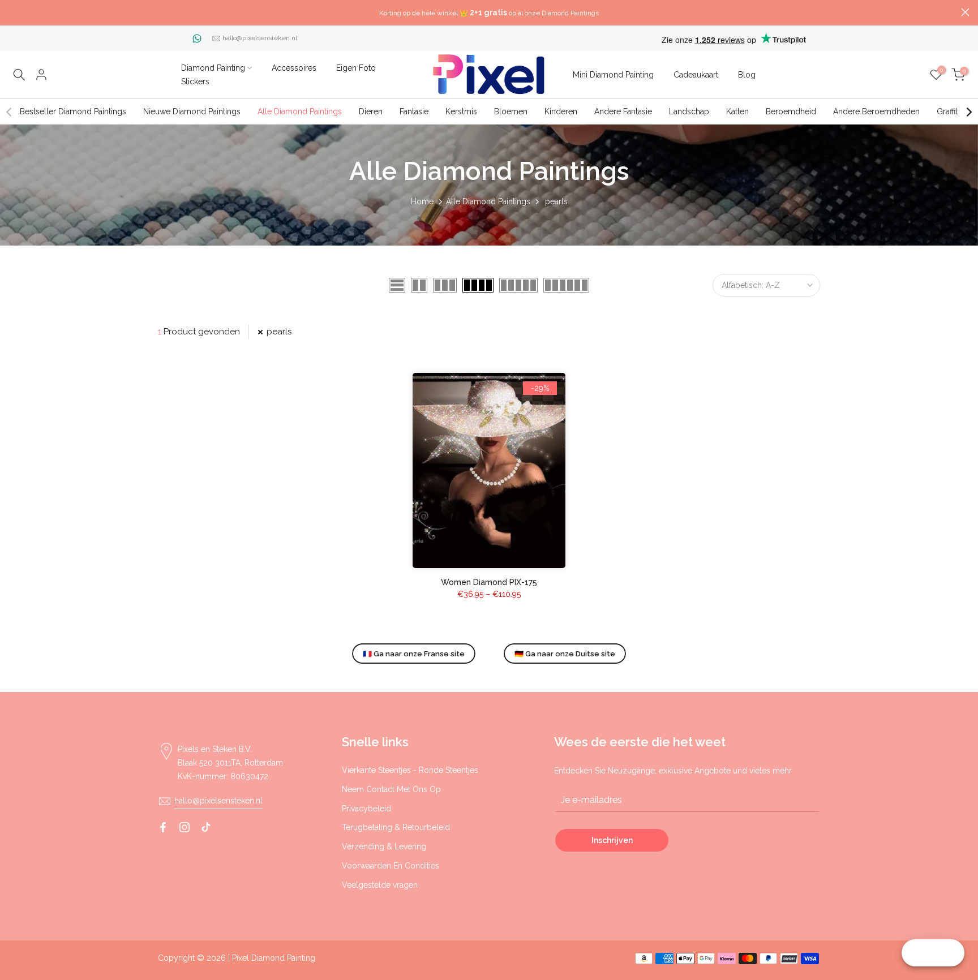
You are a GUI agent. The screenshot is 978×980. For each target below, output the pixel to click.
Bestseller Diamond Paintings (73, 111)
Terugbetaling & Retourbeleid (396, 827)
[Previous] (9, 112)
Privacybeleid (366, 808)
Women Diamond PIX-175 (489, 582)
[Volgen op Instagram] (184, 827)
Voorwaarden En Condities (390, 865)
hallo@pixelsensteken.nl (259, 38)
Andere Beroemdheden (876, 111)
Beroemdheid (791, 111)
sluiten (12, 12)
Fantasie (414, 111)
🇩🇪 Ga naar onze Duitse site (564, 654)
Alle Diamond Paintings (300, 111)
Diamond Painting (213, 67)
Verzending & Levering (384, 846)
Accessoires (294, 67)
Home (422, 201)
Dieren (371, 111)
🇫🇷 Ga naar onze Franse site (414, 654)
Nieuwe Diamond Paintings (192, 111)
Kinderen (560, 111)
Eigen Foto (356, 67)
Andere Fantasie (623, 111)
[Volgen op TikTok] (206, 827)
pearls (279, 331)
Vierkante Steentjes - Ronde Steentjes (410, 770)
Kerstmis (461, 111)
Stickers (195, 81)
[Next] (968, 112)
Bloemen (510, 111)
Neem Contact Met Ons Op (391, 789)
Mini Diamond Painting (613, 74)
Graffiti (948, 111)
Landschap (689, 111)
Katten (737, 111)
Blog (747, 74)
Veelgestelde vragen (380, 884)
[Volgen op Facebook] (163, 827)
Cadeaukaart (696, 74)
